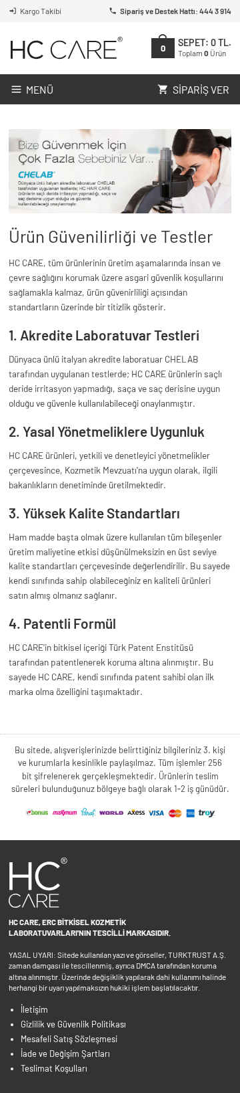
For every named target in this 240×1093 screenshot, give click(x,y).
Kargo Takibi (40, 10)
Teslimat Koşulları (54, 1068)
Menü (39, 89)
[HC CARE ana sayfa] (66, 48)
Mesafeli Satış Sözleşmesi (69, 1038)
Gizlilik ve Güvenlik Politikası (73, 1024)
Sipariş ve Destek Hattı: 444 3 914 (175, 10)
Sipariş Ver (201, 89)
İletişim (34, 1009)
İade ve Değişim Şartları (65, 1053)
